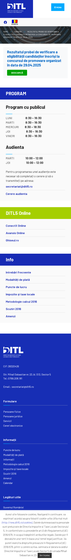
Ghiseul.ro (12, 240)
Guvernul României (13, 507)
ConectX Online (16, 225)
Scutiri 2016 (13, 309)
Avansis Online (15, 233)
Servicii (7, 420)
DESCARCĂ (17, 72)
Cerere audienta (16, 194)
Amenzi (11, 316)
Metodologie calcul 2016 (21, 301)
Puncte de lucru (16, 287)
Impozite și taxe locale (20, 294)
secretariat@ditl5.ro (19, 186)
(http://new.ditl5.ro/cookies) (17, 522)
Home (5, 32)
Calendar (8, 482)
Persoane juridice (12, 416)
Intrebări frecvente (18, 272)
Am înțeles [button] (45, 555)
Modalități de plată (18, 279)
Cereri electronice (13, 425)
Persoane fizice (12, 411)
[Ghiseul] (13, 22)
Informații (8, 459)
